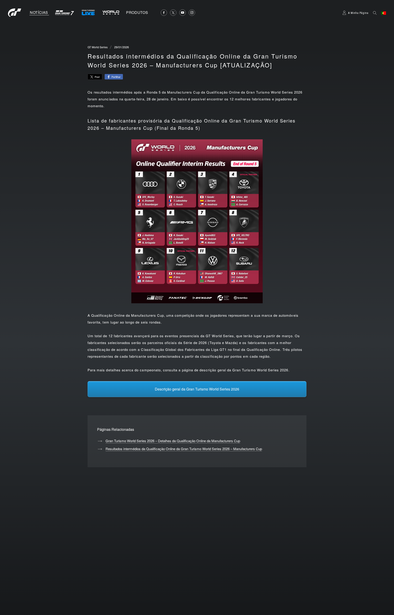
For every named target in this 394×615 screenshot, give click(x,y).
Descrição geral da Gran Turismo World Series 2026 (197, 389)
